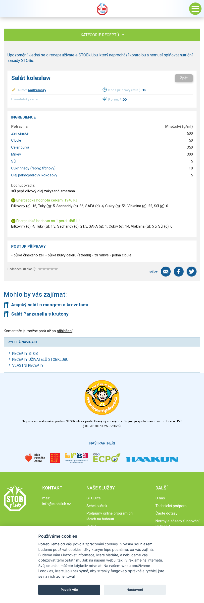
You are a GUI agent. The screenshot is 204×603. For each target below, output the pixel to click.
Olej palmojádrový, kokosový (34, 175)
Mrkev (16, 154)
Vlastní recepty (28, 365)
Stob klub (102, 8)
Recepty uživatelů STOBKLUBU (40, 359)
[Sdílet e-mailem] (166, 272)
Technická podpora (171, 506)
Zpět (184, 78)
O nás (160, 498)
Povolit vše (69, 590)
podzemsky (37, 90)
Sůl (13, 161)
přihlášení (64, 331)
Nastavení (135, 590)
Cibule (16, 140)
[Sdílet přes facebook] (179, 272)
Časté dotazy (166, 513)
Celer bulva (20, 147)
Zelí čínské (20, 133)
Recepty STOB (25, 353)
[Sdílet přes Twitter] (192, 272)
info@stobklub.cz (56, 504)
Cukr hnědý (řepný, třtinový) (33, 168)
